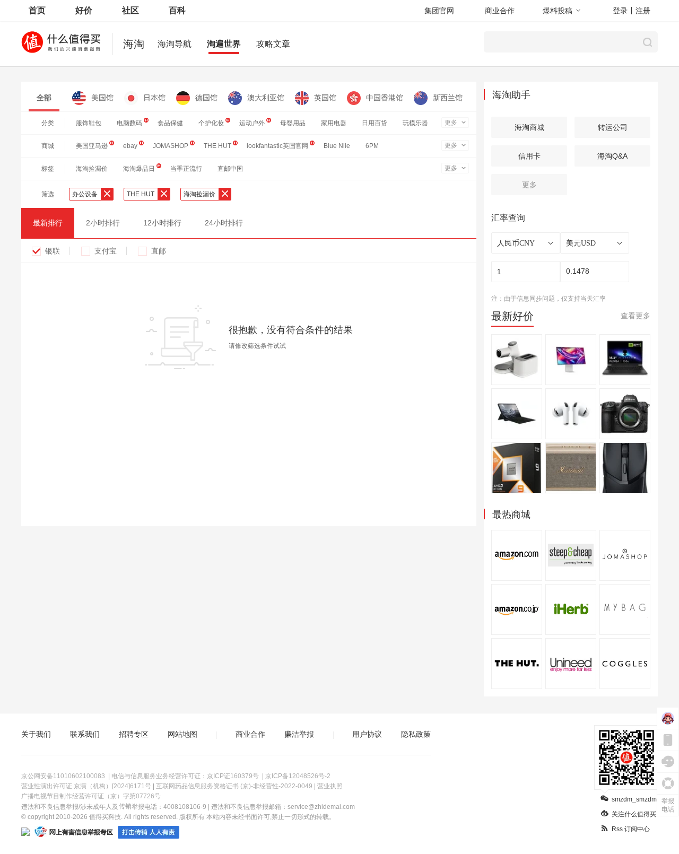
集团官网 (439, 10)
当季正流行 (186, 168)
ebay (130, 146)
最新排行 (48, 223)
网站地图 (182, 734)
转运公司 (613, 127)
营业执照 (330, 786)
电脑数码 (129, 123)
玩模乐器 (415, 123)
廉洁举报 (299, 734)
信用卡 (529, 156)
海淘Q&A (612, 156)
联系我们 (85, 734)
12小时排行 (162, 223)
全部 (44, 97)
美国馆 (102, 97)
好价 (83, 10)
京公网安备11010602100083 (63, 776)
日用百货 (374, 123)
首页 (37, 10)
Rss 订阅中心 (631, 829)
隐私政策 (416, 734)
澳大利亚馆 (265, 97)
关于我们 (36, 734)
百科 (177, 10)
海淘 (133, 44)
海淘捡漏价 (92, 168)
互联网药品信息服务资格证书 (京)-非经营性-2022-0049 (234, 786)
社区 (130, 10)
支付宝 (105, 251)
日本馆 (154, 97)
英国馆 (325, 97)
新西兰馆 (448, 97)
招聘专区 (134, 734)
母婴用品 (293, 123)
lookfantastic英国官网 (277, 146)
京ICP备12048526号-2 (297, 776)
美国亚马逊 (92, 146)
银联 (52, 251)
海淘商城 (529, 127)
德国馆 (206, 97)
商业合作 (500, 10)
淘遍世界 (224, 43)
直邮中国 (230, 168)
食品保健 (170, 123)
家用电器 (333, 123)
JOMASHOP (170, 146)
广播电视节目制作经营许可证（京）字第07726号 (91, 796)
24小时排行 (224, 223)
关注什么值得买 (634, 814)
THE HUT (217, 146)
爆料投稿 (557, 10)
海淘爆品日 (139, 168)
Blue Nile (337, 146)
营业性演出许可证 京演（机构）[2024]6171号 (86, 786)
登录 (620, 10)
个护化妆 (211, 123)
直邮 (158, 251)
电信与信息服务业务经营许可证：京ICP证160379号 (185, 776)
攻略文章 (273, 43)
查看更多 (635, 315)
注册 (643, 10)
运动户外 (252, 123)
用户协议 (367, 734)
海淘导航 (174, 43)
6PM (372, 146)
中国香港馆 (384, 97)
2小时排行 (103, 223)
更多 (451, 122)
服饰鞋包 (88, 123)
